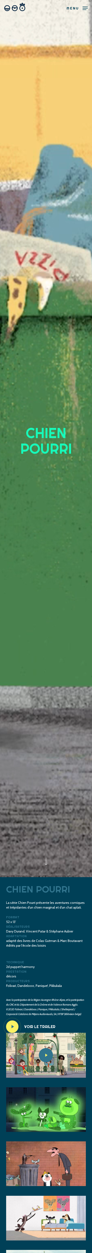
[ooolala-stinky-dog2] (46, 1163)
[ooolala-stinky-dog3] (46, 1218)
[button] (77, 7)
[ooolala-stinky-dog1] (46, 1109)
